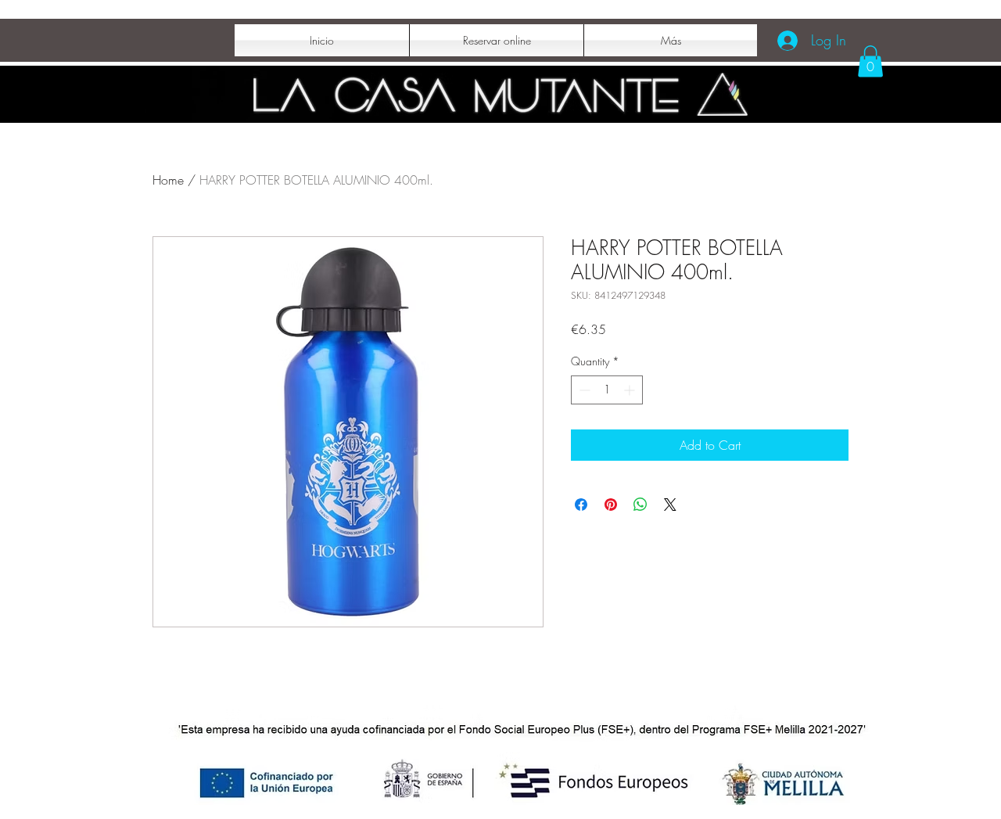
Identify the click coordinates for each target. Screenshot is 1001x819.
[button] (870, 61)
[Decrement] (583, 390)
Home (168, 180)
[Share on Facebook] (581, 504)
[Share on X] (670, 504)
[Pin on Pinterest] (610, 504)
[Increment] (630, 390)
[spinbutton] (607, 390)
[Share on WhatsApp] (640, 504)
